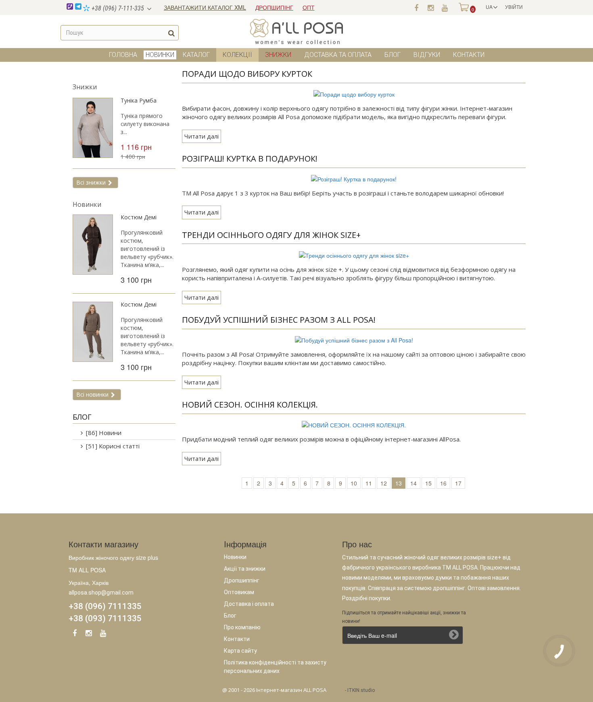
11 (368, 483)
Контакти (468, 55)
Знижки (278, 55)
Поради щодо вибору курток (247, 73)
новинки (160, 55)
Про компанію (242, 627)
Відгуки (426, 55)
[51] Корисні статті (113, 446)
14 (413, 483)
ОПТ (309, 7)
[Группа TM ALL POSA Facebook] (416, 7)
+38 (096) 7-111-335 (117, 8)
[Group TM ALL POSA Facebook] (75, 634)
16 (443, 483)
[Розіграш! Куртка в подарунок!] (354, 178)
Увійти (514, 6)
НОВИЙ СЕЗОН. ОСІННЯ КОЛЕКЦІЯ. (250, 404)
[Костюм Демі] (93, 244)
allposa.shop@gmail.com (101, 592)
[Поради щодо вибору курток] (354, 93)
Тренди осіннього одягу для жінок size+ (271, 234)
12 (383, 483)
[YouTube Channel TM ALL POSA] (103, 634)
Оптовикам (239, 592)
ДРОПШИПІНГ (274, 7)
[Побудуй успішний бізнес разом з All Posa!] (354, 339)
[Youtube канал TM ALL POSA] (444, 7)
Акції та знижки (244, 568)
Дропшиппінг (241, 580)
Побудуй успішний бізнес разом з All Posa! (279, 319)
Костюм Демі (139, 217)
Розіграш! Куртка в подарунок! (249, 158)
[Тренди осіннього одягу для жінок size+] (354, 254)
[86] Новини (103, 433)
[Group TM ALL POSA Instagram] (89, 634)
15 (428, 483)
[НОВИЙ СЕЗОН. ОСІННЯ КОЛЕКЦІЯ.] (354, 424)
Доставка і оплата (249, 604)
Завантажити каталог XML (205, 7)
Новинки (87, 204)
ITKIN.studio (361, 690)
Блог (392, 55)
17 (458, 483)
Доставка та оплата (338, 55)
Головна (123, 55)
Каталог (196, 55)
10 (354, 483)
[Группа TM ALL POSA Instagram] (430, 7)
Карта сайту (240, 650)
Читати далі (201, 136)
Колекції (237, 55)
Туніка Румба (139, 100)
